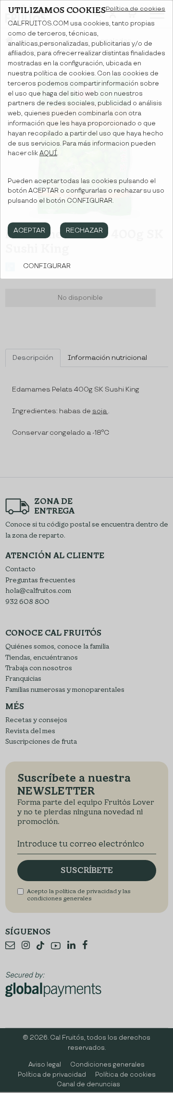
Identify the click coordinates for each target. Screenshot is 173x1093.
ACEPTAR (29, 230)
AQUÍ (48, 153)
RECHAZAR (84, 230)
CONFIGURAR (47, 266)
